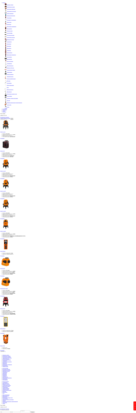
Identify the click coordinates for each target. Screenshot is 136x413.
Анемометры (5, 372)
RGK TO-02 (2, 345)
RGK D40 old (2, 328)
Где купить (5, 109)
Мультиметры (5, 365)
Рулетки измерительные (7, 390)
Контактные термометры (7, 377)
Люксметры (5, 373)
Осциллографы (5, 368)
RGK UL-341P (3, 211)
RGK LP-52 (2, 151)
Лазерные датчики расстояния (8, 399)
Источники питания (6, 369)
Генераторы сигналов (6, 370)
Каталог (4, 2)
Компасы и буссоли (6, 384)
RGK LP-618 (2, 308)
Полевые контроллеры (7, 359)
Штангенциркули (6, 395)
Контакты (4, 111)
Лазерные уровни (6, 355)
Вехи (3, 393)
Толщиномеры (5, 387)
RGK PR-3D (2, 268)
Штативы (4, 391)
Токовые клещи (5, 366)
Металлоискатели (6, 383)
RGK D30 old (2, 251)
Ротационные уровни (6, 356)
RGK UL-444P (3, 231)
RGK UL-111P (3, 171)
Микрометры (5, 396)
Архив (4, 403)
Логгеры (4, 400)
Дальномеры (5, 360)
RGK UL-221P (3, 191)
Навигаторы (5, 362)
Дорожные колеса (6, 389)
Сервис (4, 110)
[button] (135, 405)
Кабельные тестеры (6, 371)
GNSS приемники (6, 358)
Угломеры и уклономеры (7, 361)
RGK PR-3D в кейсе (4, 288)
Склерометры (5, 382)
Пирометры (5, 363)
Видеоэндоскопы (6, 381)
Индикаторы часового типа (8, 397)
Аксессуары (5, 402)
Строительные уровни (7, 385)
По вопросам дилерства (4, 117)
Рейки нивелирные (6, 394)
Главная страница (3, 118)
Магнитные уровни (6, 386)
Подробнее (2, 138)
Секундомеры (5, 398)
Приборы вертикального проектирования (10, 401)
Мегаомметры (5, 379)
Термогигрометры (6, 388)
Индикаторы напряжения (7, 364)
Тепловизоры (5, 378)
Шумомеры (5, 374)
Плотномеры (5, 392)
